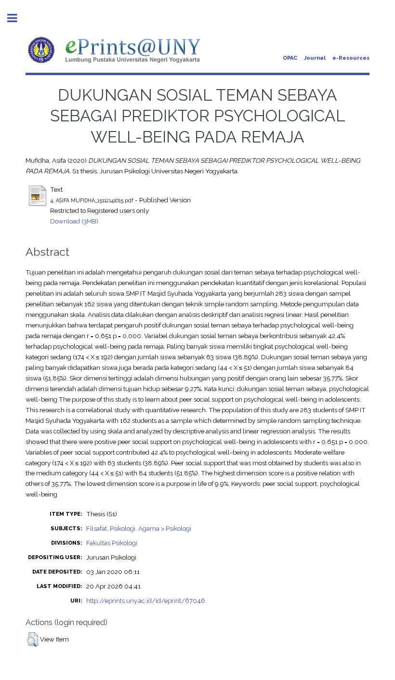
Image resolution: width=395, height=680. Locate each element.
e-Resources (350, 58)
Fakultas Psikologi (111, 543)
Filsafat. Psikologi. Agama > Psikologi (138, 528)
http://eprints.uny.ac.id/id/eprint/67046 (145, 600)
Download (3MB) (74, 221)
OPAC (290, 58)
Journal (315, 58)
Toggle (17, 18)
